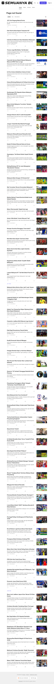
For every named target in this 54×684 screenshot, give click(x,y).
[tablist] (13, 16)
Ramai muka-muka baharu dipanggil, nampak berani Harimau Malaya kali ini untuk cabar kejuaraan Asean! (19, 477)
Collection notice (33, 674)
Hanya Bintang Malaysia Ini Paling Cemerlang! (21, 82)
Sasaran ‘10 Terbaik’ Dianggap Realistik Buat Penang (20, 372)
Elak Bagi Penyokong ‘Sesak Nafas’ (17, 330)
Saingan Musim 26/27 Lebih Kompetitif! (19, 114)
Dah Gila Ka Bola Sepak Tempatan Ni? (18, 30)
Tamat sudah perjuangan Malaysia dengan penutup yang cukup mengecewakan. (20, 42)
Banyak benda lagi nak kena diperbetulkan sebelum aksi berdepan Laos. (19, 332)
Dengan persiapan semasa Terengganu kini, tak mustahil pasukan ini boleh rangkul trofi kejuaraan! (20, 387)
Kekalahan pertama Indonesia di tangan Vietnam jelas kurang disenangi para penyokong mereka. (21, 241)
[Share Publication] (37, 3)
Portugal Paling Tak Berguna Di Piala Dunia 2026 (20, 517)
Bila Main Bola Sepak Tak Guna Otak (18, 238)
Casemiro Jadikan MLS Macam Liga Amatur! (20, 321)
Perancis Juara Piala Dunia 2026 (17, 581)
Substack (20, 681)
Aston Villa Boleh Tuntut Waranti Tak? (18, 218)
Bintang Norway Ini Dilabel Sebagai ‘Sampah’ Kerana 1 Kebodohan (20, 462)
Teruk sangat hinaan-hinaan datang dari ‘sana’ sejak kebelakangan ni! (18, 276)
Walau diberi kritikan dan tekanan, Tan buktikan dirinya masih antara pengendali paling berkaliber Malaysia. (19, 313)
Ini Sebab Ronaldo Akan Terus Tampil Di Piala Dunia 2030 (20, 440)
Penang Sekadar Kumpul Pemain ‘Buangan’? (20, 495)
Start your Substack (23, 678)
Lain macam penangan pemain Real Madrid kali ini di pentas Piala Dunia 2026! (20, 642)
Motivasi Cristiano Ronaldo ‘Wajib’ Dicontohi (20, 650)
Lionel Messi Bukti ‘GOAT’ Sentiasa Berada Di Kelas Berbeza (20, 506)
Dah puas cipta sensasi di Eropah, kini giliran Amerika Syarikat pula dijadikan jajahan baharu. (19, 253)
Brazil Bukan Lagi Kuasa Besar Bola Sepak (19, 529)
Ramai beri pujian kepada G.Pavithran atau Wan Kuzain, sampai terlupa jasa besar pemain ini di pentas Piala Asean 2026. (20, 158)
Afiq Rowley (14, 25)
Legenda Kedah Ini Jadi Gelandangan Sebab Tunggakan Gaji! (20, 298)
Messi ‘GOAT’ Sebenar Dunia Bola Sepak (19, 660)
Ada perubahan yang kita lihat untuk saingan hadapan (19, 116)
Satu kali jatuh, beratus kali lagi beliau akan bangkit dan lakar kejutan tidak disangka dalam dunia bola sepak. (21, 652)
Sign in (50, 3)
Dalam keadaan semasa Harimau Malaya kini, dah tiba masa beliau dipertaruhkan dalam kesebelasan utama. (20, 189)
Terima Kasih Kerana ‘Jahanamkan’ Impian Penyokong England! (19, 418)
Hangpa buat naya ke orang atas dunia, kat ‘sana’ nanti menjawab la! (19, 301)
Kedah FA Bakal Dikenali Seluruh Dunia (18, 144)
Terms (27, 674)
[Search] (35, 3)
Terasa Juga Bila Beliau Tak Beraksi (17, 50)
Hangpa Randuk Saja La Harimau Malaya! (19, 350)
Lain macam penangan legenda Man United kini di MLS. (19, 323)
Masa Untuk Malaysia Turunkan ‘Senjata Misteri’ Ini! (19, 105)
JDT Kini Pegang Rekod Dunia (16, 20)
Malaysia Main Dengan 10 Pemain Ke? (18, 178)
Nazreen (12, 365)
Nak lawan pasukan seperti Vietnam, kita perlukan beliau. (20, 107)
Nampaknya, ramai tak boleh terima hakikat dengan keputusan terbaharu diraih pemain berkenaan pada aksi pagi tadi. (21, 561)
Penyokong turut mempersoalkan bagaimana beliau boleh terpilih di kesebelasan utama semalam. (20, 265)
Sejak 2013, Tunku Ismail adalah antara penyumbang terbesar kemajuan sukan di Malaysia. (19, 96)
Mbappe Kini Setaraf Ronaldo (15, 485)
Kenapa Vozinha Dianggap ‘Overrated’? (19, 228)
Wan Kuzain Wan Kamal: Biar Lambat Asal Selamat (19, 361)
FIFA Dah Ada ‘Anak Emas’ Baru (16, 559)
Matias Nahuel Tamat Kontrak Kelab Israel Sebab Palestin (19, 198)
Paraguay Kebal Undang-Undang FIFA (18, 539)
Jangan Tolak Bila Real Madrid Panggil (18, 124)
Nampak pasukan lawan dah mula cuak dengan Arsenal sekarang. (19, 74)
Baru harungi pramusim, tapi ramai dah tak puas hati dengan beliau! (21, 221)
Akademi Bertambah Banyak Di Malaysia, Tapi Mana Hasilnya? (21, 570)
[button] (20, 7)
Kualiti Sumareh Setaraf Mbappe (16, 340)
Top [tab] (12, 16)
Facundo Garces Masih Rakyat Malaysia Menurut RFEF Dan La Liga (19, 61)
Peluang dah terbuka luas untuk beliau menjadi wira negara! (20, 364)
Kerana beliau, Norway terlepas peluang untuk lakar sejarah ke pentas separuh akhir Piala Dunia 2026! (20, 465)
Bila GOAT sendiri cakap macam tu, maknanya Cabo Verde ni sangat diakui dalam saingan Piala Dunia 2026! (21, 551)
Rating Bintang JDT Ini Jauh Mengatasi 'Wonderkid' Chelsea (18, 167)
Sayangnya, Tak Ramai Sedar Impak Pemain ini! (20, 155)
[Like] (8, 27)
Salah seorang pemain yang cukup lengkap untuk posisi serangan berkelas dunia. (19, 619)
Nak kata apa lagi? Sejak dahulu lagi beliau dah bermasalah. (20, 211)
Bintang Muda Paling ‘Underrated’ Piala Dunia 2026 (20, 406)
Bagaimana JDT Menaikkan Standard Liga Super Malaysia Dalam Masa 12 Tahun (19, 627)
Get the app (33, 678)
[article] (27, 23)
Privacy (23, 674)
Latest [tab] (9, 16)
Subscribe (43, 3)
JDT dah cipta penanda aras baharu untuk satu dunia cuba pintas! (20, 23)
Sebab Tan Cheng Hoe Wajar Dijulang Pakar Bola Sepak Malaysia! (20, 310)
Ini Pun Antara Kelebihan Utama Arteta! (18, 72)
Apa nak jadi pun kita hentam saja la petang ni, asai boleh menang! (20, 353)
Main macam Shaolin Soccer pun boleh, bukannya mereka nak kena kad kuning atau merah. (20, 541)
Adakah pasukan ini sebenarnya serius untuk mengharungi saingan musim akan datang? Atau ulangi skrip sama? (20, 497)
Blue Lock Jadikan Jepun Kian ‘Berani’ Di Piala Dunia (21, 595)
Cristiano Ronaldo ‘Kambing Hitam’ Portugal (20, 606)
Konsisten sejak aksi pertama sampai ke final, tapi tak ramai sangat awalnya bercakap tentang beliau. (20, 409)
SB (10, 66)
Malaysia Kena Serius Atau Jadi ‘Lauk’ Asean (20, 287)
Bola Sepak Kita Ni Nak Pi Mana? (16, 451)
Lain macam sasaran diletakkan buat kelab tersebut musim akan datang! (20, 375)
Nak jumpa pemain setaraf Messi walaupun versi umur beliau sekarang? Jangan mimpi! (21, 509)
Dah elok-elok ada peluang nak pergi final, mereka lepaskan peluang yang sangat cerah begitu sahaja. (20, 421)
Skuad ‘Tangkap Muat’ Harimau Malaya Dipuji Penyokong (20, 473)
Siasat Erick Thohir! (13, 429)
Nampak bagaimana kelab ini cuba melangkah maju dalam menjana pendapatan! (20, 146)
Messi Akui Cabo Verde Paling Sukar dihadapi (20, 549)
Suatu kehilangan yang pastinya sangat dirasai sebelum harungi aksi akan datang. (19, 136)
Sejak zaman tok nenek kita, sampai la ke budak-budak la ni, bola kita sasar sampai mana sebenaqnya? (20, 453)
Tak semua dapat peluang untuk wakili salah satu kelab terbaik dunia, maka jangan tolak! (19, 126)
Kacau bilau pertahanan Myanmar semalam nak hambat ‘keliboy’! (19, 343)
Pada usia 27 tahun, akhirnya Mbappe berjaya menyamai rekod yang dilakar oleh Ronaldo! (20, 487)
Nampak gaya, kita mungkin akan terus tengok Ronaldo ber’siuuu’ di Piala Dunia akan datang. (19, 443)
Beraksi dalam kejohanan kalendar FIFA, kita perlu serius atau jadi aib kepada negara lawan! (20, 289)
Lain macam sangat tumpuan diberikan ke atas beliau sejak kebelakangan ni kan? (20, 231)
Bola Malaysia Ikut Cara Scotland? (17, 395)
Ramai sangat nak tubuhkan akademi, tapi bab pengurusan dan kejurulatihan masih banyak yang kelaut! (20, 573)
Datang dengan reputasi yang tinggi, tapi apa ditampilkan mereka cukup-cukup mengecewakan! (20, 521)
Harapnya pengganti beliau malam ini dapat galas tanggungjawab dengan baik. (18, 52)
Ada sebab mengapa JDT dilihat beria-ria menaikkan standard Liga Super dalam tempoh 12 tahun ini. (21, 630)
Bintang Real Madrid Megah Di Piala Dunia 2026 (19, 639)
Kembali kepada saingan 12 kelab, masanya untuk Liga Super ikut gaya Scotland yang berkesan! (21, 397)
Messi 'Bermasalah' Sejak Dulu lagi (17, 209)
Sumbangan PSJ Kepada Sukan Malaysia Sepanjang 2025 (19, 93)
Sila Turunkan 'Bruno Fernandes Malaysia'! (20, 187)
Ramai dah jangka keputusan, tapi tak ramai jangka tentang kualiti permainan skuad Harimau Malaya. (20, 84)
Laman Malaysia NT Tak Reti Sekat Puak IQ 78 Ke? (20, 273)
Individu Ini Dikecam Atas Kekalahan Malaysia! (21, 40)
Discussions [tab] (17, 16)
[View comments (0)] (16, 27)
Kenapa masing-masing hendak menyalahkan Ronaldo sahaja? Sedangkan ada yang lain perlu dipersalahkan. (19, 608)
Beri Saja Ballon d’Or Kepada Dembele (18, 616)
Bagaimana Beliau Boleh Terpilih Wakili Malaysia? (18, 261)
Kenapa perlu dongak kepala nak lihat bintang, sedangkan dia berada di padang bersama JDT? (21, 170)
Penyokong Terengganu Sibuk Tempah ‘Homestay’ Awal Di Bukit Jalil (18, 384)
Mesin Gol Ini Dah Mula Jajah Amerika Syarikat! (18, 249)
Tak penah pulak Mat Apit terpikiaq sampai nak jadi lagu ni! (20, 32)
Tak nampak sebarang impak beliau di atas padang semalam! (21, 179)
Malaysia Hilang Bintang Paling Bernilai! (19, 134)
